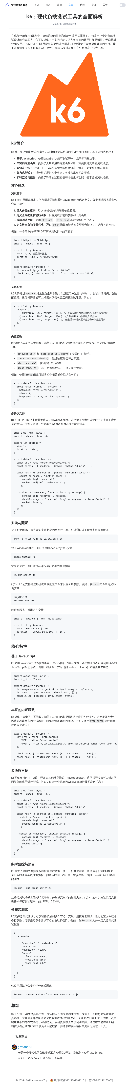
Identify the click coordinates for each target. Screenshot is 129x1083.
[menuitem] (36, 5)
